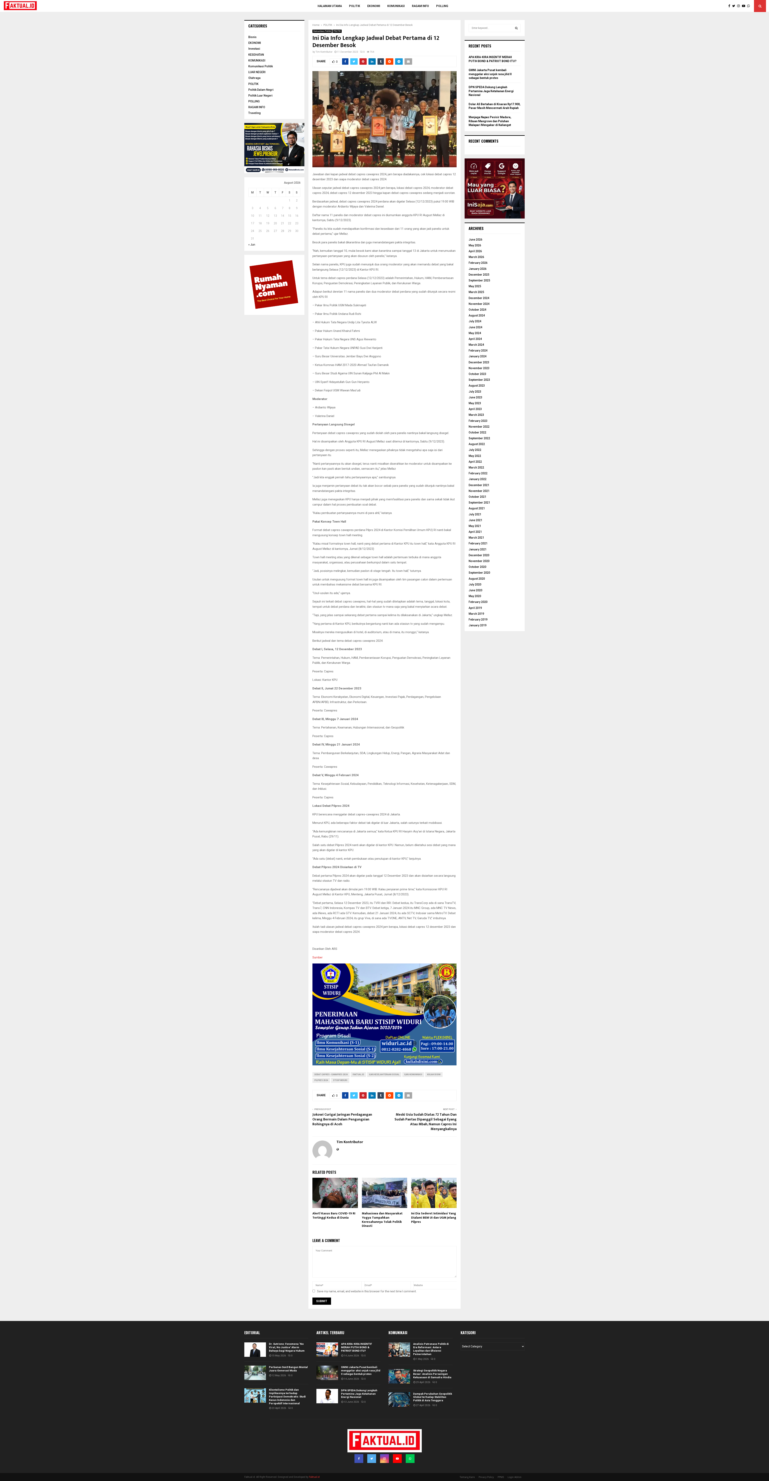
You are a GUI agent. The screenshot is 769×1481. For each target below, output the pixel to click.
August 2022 (477, 444)
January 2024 (477, 356)
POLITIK (354, 6)
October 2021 (477, 496)
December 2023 (479, 362)
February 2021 (478, 543)
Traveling (254, 113)
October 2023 (477, 374)
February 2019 (478, 619)
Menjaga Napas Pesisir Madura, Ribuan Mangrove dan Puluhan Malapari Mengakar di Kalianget (490, 121)
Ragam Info (420, 6)
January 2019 (477, 625)
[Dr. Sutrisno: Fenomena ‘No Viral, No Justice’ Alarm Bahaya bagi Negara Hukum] (255, 1349)
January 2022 (477, 479)
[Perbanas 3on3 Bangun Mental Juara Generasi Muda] (255, 1373)
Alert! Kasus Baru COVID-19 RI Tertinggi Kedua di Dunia (333, 1215)
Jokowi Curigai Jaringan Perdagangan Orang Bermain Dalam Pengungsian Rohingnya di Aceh (342, 1119)
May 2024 (475, 333)
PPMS (501, 1477)
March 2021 (476, 537)
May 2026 (475, 245)
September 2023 (479, 379)
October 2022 (477, 432)
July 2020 (475, 584)
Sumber (317, 957)
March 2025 (476, 292)
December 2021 (479, 485)
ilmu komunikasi (413, 1074)
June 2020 (475, 590)
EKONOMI (254, 42)
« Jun (251, 244)
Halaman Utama (330, 6)
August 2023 (477, 385)
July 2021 (475, 514)
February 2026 (478, 262)
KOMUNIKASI (256, 60)
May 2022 (475, 455)
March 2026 (476, 257)
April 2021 (475, 531)
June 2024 (475, 327)
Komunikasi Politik (322, 31)
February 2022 (478, 473)
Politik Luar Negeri (260, 95)
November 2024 (479, 303)
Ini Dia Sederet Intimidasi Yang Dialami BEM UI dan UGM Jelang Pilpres (433, 1218)
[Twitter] (734, 6)
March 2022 (476, 467)
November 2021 (479, 491)
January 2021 (477, 549)
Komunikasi (396, 6)
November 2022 (479, 426)
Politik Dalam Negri (261, 89)
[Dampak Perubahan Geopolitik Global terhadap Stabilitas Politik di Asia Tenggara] (399, 1399)
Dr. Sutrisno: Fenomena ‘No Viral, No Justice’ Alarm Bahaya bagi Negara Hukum (287, 1347)
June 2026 (475, 239)
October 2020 (477, 566)
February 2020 (478, 601)
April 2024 (475, 339)
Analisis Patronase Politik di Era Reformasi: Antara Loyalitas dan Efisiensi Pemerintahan (431, 1349)
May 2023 (475, 403)
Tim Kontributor (324, 51)
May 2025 (475, 286)
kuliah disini (434, 1074)
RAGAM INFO (256, 107)
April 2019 (475, 608)
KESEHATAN (256, 54)
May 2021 (475, 526)
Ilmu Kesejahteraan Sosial (384, 1074)
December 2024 (479, 298)
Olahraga (254, 78)
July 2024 (475, 321)
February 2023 (478, 420)
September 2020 (479, 572)
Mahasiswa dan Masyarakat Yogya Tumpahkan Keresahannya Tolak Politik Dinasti (382, 1220)
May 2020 (475, 596)
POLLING (442, 6)
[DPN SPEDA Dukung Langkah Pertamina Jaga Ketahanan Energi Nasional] (327, 1396)
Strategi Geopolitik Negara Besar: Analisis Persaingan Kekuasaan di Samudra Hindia (432, 1374)
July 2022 (475, 449)
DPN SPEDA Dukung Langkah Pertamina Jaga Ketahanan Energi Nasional (491, 91)
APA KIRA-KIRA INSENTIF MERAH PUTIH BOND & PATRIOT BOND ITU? (356, 1347)
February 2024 (478, 350)
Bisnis (252, 37)
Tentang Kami (467, 1477)
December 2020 (479, 555)
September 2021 (479, 502)
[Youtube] (744, 6)
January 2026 (477, 268)
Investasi (254, 48)
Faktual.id (358, 1074)
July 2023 (475, 391)
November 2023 (479, 368)
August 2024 (477, 315)
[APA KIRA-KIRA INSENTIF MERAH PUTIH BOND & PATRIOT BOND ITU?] (327, 1349)
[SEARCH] (516, 28)
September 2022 (479, 438)
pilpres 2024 (321, 1080)
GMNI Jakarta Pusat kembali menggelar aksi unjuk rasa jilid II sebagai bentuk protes (490, 74)
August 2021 (477, 508)
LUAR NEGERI (257, 72)
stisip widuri (340, 1080)
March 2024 (476, 344)
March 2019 (476, 613)
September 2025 (479, 280)
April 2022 (475, 461)
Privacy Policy (486, 1477)
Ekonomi (373, 6)
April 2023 (475, 409)
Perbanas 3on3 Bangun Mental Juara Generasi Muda (288, 1369)
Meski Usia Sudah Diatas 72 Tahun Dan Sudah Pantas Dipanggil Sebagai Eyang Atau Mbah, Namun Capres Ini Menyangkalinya (426, 1122)
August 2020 (477, 578)
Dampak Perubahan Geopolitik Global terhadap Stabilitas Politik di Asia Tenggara (432, 1397)
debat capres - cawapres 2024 (331, 1074)
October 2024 (477, 309)
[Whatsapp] (749, 6)
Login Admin (514, 1477)
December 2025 (479, 274)
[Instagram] (739, 6)
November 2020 (479, 561)
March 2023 (476, 414)
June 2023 (475, 397)
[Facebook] (730, 6)
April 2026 (475, 251)
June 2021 (475, 520)
